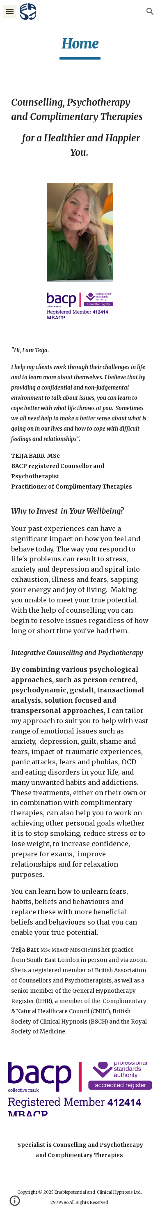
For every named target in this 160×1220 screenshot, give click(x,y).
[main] (80, 47)
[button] (10, 11)
